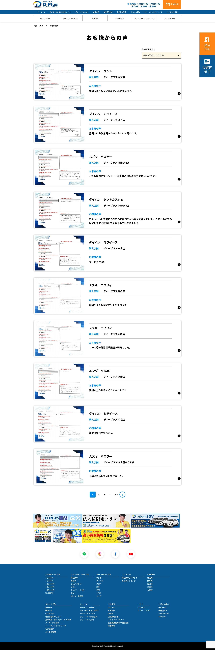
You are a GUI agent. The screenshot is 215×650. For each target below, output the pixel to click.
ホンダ (99, 578)
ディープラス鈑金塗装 (88, 616)
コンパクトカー (77, 584)
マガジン (141, 607)
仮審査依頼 (163, 610)
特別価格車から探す (53, 616)
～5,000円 (49, 578)
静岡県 (150, 584)
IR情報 (110, 613)
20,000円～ (49, 593)
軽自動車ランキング (129, 578)
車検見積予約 (108, 12)
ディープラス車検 (87, 607)
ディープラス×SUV (81, 12)
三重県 (150, 587)
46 (116, 494)
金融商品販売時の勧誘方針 (118, 622)
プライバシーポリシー (116, 619)
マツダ (99, 596)
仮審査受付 (207, 69)
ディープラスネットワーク (153, 12)
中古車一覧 (49, 613)
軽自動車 (74, 578)
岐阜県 (150, 581)
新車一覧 (48, 610)
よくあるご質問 (172, 12)
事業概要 (111, 610)
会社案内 (111, 607)
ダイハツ (99, 581)
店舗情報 (96, 12)
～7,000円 (49, 581)
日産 (98, 590)
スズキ (99, 584)
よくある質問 (50, 632)
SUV (72, 593)
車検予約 (162, 616)
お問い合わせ (164, 613)
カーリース (41, 12)
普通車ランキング (129, 581)
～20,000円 (49, 590)
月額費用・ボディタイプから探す (58, 619)
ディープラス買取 (87, 619)
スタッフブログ (144, 610)
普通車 (73, 581)
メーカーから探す (52, 622)
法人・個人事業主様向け (89, 610)
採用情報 (111, 625)
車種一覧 (48, 607)
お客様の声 (49, 629)
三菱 (98, 587)
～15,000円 (49, 587)
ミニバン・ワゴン (78, 590)
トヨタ (99, 593)
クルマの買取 (135, 12)
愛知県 (150, 578)
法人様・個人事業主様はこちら (60, 12)
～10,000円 (49, 584)
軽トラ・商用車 (77, 596)
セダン (73, 587)
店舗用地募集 (113, 616)
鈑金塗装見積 (121, 12)
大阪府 (150, 590)
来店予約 (207, 47)
